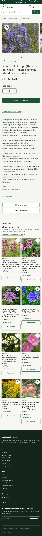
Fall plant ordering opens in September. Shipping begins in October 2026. (21, 1)
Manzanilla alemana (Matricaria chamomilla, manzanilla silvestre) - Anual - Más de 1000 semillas (10, 359)
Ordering (4, 475)
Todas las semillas (12, 18)
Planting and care (7, 480)
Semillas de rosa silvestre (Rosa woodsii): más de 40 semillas (31, 357)
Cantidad (7, 86)
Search (36, 12)
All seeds (5, 452)
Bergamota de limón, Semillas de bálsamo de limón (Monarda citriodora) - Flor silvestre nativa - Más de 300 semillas (11, 264)
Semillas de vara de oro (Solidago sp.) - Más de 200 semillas (11, 404)
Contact (4, 502)
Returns (4, 488)
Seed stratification (7, 485)
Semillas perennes (24, 18)
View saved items (21, 210)
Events (4, 500)
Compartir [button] (8, 196)
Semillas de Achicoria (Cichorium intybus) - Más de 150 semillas (31, 311)
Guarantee (5, 483)
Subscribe (34, 519)
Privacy (4, 532)
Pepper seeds (6, 460)
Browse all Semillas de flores (12, 234)
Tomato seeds (6, 458)
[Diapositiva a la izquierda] (15, 57)
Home (4, 18)
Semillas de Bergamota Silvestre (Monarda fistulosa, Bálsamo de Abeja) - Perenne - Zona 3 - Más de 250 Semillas (11, 312)
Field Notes (5, 497)
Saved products (6, 466)
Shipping (4, 477)
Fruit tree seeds (7, 455)
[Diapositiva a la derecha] (27, 57)
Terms (10, 532)
